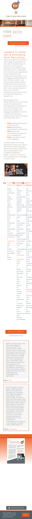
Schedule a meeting (17, 155)
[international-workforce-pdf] (16, 439)
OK (26, 515)
